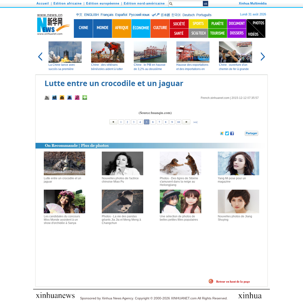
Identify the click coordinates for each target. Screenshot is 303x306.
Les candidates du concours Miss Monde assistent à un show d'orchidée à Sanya (62, 220)
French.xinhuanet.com (215, 98)
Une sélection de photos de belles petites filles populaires (179, 218)
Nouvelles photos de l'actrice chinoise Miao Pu (120, 180)
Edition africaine (67, 3)
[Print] (62, 97)
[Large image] (77, 97)
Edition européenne (102, 3)
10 (178, 122)
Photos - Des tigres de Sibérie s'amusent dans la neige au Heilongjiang (179, 182)
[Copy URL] (69, 97)
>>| (195, 122)
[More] (84, 97)
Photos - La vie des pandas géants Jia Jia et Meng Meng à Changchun (121, 220)
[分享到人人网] (241, 133)
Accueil (42, 3)
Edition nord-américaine (144, 3)
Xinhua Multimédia (253, 3)
